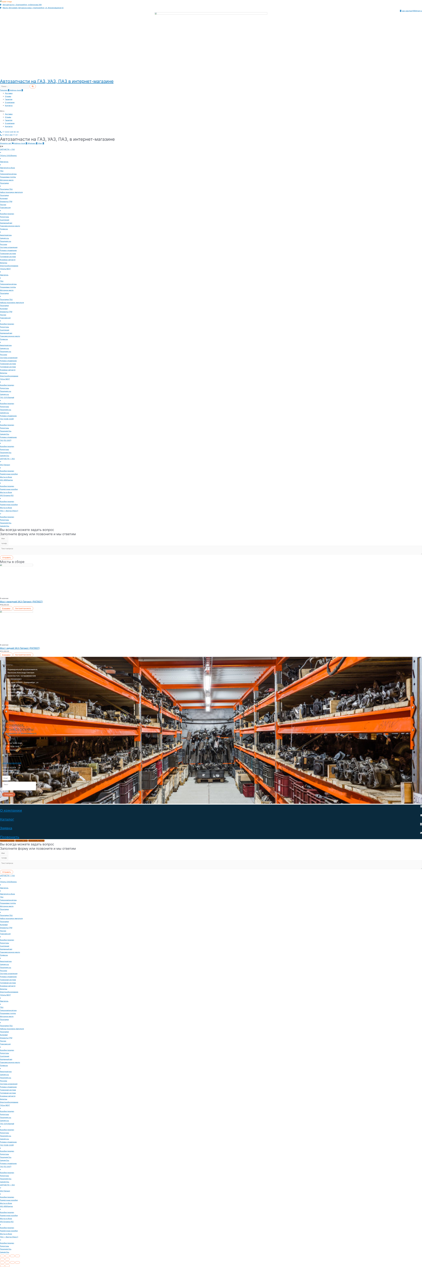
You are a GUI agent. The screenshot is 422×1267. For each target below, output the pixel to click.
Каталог (7, 819)
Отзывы (8, 96)
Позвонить (9, 837)
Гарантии (8, 99)
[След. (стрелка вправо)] (7, 1259)
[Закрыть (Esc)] (17, 1256)
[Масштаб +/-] (2, 1256)
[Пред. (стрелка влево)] (2, 1259)
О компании (10, 102)
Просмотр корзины (7, 841)
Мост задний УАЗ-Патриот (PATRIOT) (20, 648)
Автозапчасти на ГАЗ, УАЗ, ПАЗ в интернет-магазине (57, 81)
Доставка (8, 93)
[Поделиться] (12, 1256)
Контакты (9, 105)
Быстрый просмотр (23, 608)
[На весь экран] (7, 1256)
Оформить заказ (21, 841)
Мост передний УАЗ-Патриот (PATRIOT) (21, 601)
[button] (211, 111)
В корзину (6, 608)
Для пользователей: (12, 763)
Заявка (6, 828)
